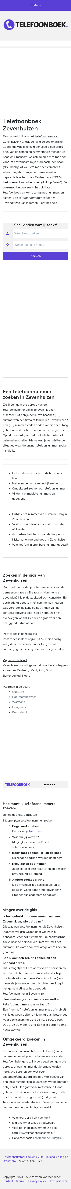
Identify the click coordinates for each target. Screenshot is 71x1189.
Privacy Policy (37, 1181)
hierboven (35, 831)
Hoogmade (19, 707)
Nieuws (21, 1181)
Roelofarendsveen (24, 697)
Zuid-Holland (46, 1157)
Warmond (18, 702)
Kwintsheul (19, 712)
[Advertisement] (35, 81)
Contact (8, 1181)
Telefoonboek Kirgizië (47, 1138)
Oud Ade (18, 692)
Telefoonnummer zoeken (19, 1157)
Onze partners (58, 1181)
